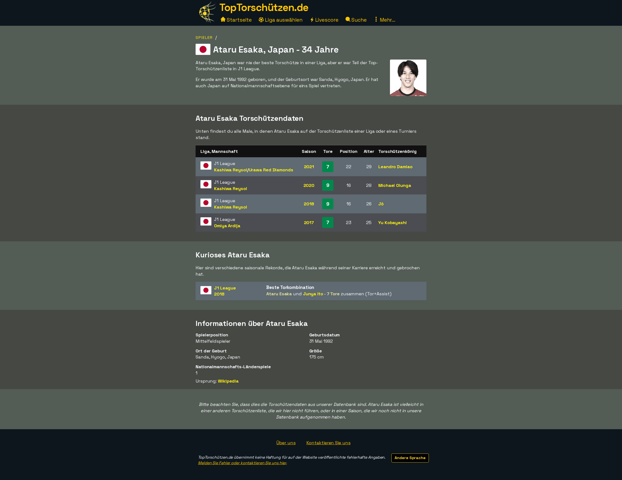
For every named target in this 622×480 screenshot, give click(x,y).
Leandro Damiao (395, 166)
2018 (309, 204)
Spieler (204, 37)
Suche (358, 20)
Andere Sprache (410, 457)
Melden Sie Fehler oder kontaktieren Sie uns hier (242, 462)
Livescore (326, 20)
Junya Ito (313, 294)
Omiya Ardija (227, 225)
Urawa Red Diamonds (271, 170)
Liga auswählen (283, 20)
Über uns (285, 442)
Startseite (238, 20)
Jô (381, 204)
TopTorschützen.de (263, 7)
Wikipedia (228, 381)
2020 (309, 185)
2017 (309, 222)
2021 (309, 166)
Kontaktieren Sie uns (328, 442)
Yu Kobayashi (392, 222)
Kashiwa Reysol (230, 170)
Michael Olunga (394, 185)
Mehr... (387, 20)
